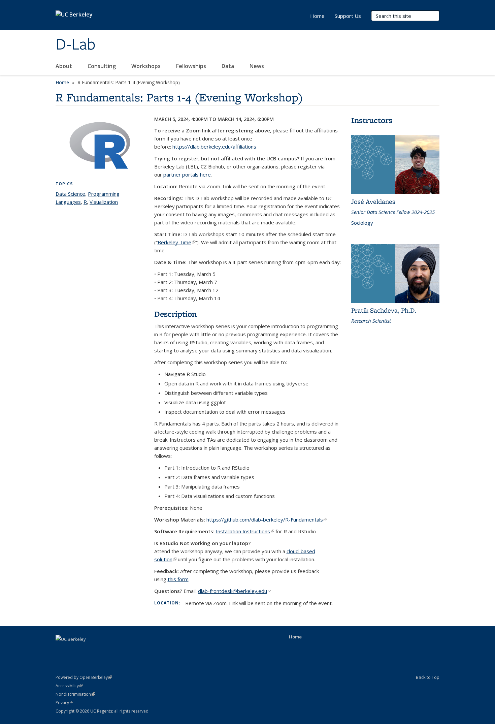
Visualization (104, 201)
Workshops (146, 66)
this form (178, 579)
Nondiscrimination (75, 694)
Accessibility (69, 686)
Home (317, 15)
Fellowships (191, 66)
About (64, 66)
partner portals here (187, 174)
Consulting (102, 66)
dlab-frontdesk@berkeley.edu (234, 591)
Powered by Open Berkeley (84, 677)
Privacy (64, 702)
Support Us (348, 15)
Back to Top (427, 677)
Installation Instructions (245, 531)
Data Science (70, 193)
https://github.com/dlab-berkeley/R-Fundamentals (266, 519)
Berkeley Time (176, 242)
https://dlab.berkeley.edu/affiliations (214, 146)
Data (228, 66)
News (257, 66)
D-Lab (76, 45)
